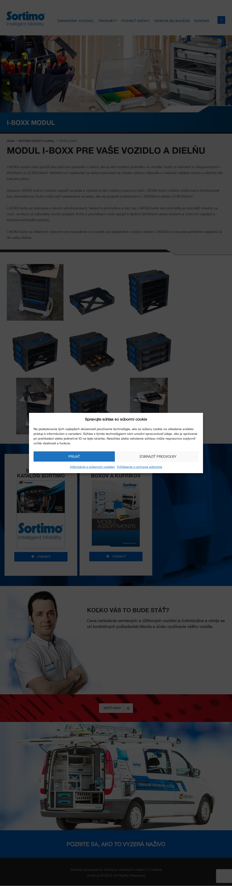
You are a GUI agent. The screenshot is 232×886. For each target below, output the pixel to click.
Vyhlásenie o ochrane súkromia (139, 467)
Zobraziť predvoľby (157, 456)
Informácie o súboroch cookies (92, 467)
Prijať (74, 456)
